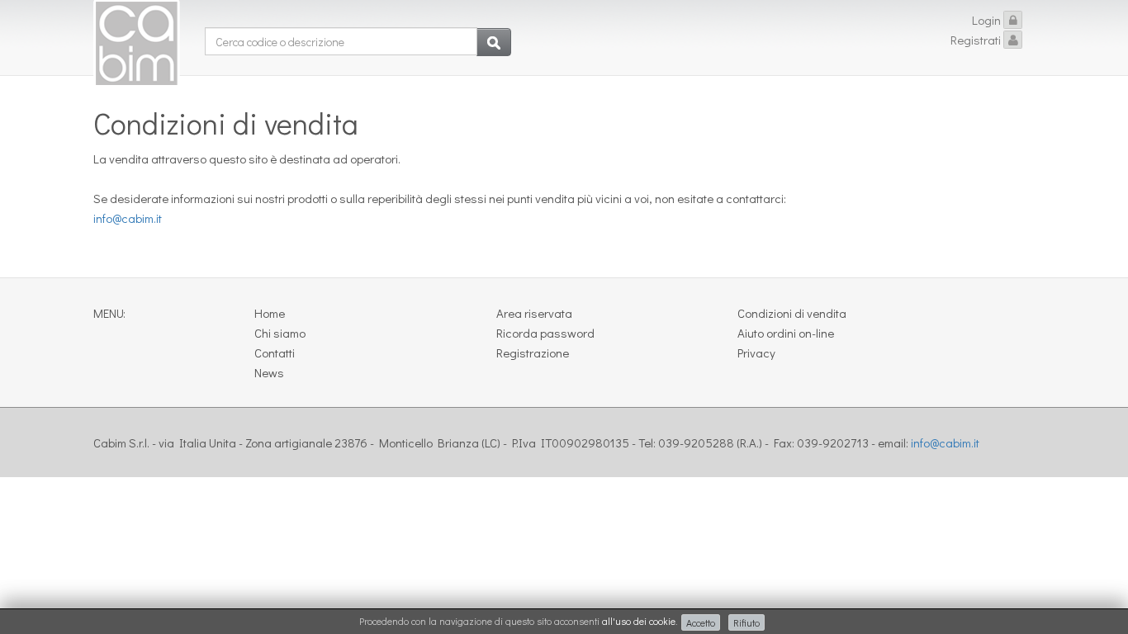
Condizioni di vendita (791, 313)
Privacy (756, 352)
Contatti (274, 352)
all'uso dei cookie (638, 620)
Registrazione (532, 352)
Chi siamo (280, 332)
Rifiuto (746, 622)
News (269, 372)
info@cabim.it (127, 218)
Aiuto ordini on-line (785, 332)
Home (269, 313)
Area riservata (534, 313)
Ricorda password (545, 332)
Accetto (700, 622)
